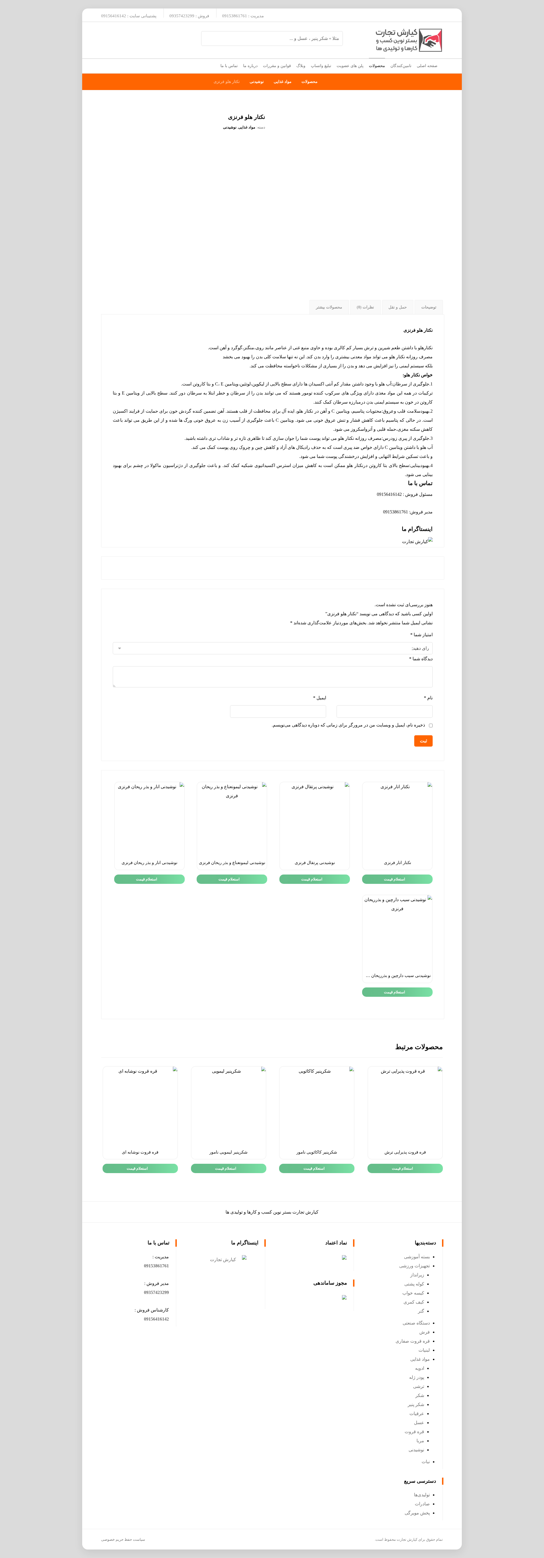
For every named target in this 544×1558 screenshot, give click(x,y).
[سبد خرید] (105, 64)
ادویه (419, 1368)
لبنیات (424, 1350)
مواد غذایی (246, 127)
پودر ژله (416, 1377)
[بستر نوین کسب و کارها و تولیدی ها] (409, 40)
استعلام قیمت (394, 879)
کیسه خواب (413, 1293)
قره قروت (414, 1431)
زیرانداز (417, 1274)
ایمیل (319, 697)
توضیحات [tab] (428, 307)
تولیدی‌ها (422, 1494)
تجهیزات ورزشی (414, 1265)
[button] (156, 1265)
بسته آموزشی (417, 1256)
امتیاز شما (421, 634)
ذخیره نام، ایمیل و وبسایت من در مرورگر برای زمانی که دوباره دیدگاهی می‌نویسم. (348, 725)
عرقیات (416, 1413)
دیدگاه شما (421, 658)
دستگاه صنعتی (416, 1323)
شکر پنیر (416, 1404)
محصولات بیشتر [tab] (329, 307)
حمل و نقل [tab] (397, 307)
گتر (421, 1311)
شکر (419, 1395)
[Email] (423, 15)
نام (428, 697)
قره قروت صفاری (413, 1341)
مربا (420, 1440)
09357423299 (156, 1292)
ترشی (418, 1386)
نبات (426, 1461)
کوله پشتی (414, 1283)
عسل (419, 1422)
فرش (424, 1332)
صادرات (422, 1503)
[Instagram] (435, 15)
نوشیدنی (230, 127)
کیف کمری (413, 1302)
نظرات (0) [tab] (365, 307)
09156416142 (156, 1319)
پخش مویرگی (417, 1512)
